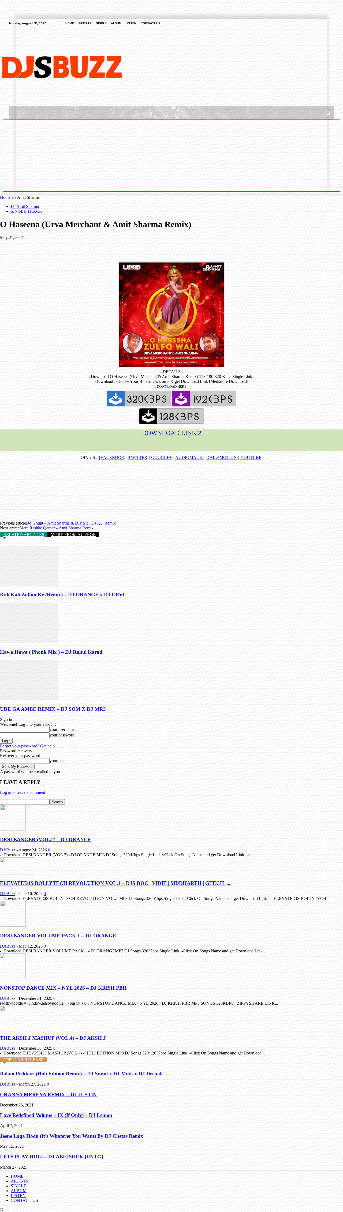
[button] (327, 113)
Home (5, 197)
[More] (86, 245)
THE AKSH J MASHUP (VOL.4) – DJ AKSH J (53, 1038)
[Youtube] (330, 23)
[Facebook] (305, 23)
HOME (17, 1176)
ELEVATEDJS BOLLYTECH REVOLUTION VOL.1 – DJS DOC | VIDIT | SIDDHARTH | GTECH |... (115, 883)
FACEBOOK (113, 457)
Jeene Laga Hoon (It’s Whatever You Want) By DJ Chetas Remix (71, 1136)
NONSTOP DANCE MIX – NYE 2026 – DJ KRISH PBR (63, 988)
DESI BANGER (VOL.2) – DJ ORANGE (45, 839)
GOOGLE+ (161, 457)
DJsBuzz (7, 850)
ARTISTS (19, 1181)
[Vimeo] (324, 23)
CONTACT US (24, 1200)
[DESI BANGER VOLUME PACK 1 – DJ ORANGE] (13, 925)
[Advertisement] (149, 66)
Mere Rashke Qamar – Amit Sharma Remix (57, 528)
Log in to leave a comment (22, 792)
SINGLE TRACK (26, 211)
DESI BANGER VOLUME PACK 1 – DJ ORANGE (58, 935)
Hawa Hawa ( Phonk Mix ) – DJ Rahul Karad (51, 652)
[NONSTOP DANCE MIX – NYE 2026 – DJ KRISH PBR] (13, 977)
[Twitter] (318, 23)
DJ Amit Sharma (25, 206)
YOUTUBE (251, 457)
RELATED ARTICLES (23, 534)
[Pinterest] (47, 245)
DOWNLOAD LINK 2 (171, 432)
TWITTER (137, 457)
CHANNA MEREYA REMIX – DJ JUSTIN (48, 1094)
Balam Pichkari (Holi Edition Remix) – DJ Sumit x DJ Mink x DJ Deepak (81, 1073)
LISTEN (18, 1195)
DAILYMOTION (221, 457)
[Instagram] (311, 23)
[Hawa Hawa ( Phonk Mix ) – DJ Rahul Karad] (29, 641)
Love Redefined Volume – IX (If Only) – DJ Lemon (56, 1115)
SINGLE (18, 1186)
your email (59, 760)
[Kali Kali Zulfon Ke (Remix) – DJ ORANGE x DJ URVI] (29, 584)
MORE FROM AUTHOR (73, 534)
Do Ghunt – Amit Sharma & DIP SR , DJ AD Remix (71, 523)
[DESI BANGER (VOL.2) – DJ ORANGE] (13, 829)
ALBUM (19, 1190)
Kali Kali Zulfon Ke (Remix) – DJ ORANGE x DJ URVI (62, 594)
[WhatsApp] (67, 245)
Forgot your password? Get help (27, 746)
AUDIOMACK (189, 457)
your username (62, 729)
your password (62, 735)
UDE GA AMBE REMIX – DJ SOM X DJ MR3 (53, 709)
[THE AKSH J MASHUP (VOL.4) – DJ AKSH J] (17, 1027)
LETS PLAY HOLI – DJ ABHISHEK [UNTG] (51, 1156)
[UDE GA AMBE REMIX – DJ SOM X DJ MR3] (29, 698)
